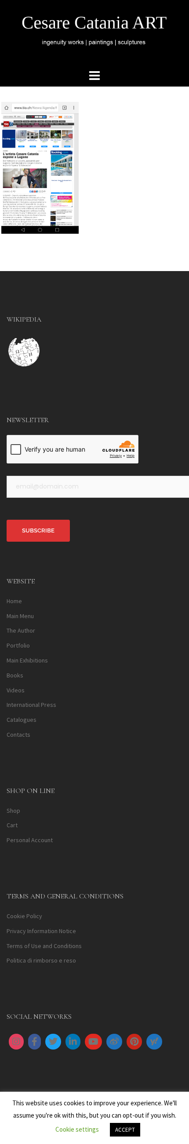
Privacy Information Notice (41, 931)
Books (15, 675)
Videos (16, 690)
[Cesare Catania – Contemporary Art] (94, 33)
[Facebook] (34, 1042)
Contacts (18, 735)
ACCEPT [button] (125, 1129)
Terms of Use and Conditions (44, 946)
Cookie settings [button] (77, 1129)
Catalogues (21, 720)
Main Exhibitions (27, 660)
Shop (13, 811)
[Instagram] (16, 1042)
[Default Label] (73, 1042)
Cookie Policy (24, 916)
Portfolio (18, 645)
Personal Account (30, 840)
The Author (21, 630)
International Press (31, 705)
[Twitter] (53, 1042)
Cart (12, 825)
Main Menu (20, 616)
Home (14, 601)
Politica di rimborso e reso (41, 960)
